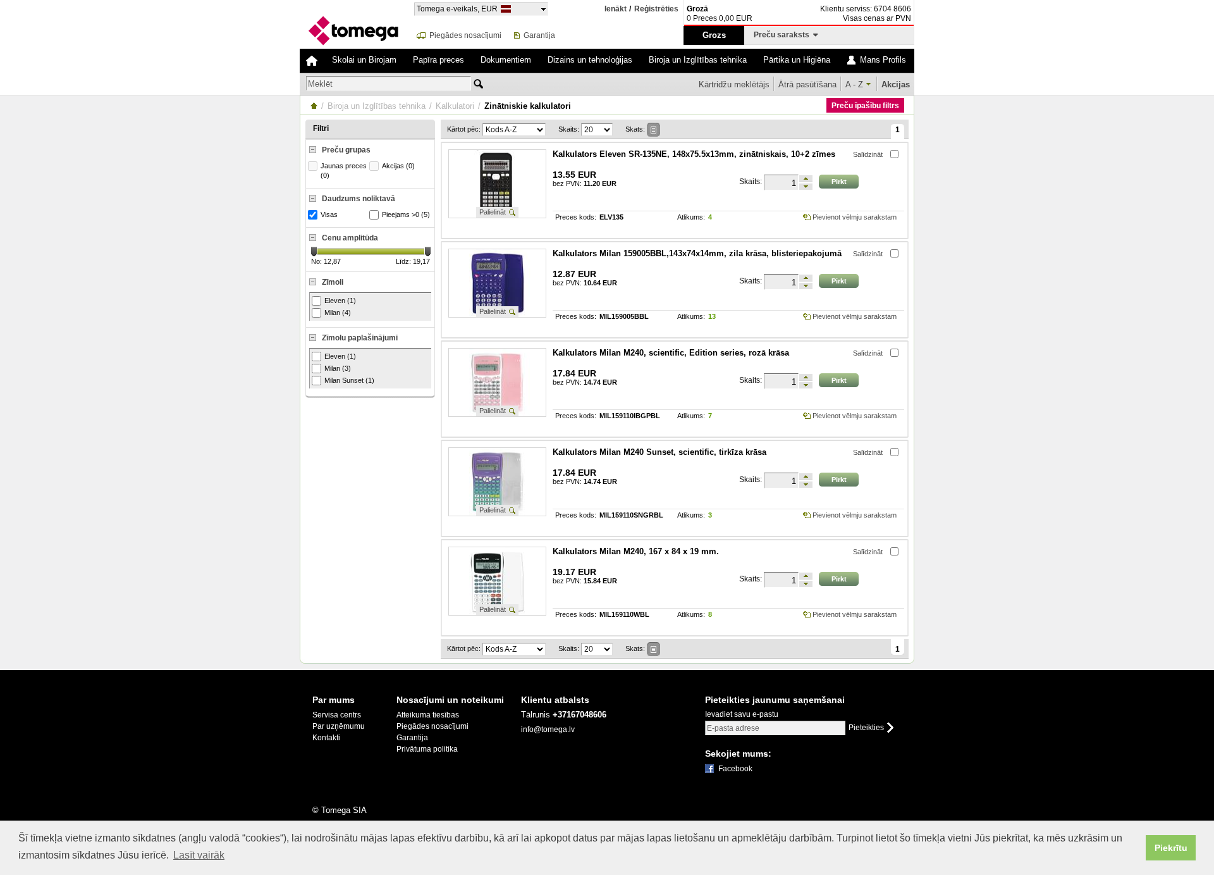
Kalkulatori (455, 106)
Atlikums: (691, 217)
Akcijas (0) (398, 166)
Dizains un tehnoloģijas (590, 60)
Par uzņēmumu (338, 726)
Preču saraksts (783, 34)
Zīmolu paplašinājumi (360, 338)
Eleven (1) (340, 300)
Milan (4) (337, 312)
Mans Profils (883, 60)
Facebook (735, 768)
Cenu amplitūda (350, 238)
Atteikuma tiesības (427, 715)
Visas (329, 214)
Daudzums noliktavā (358, 198)
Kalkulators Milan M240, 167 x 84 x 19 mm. (636, 551)
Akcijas (895, 84)
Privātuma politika (427, 749)
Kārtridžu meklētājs (734, 84)
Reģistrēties (656, 9)
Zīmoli (332, 282)
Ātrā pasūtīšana (807, 84)
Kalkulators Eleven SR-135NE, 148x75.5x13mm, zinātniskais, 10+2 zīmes (694, 154)
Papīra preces (438, 60)
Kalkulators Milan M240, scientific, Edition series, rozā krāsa (671, 352)
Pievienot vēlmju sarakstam (854, 217)
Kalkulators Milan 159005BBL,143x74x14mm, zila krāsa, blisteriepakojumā (697, 253)
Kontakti (326, 737)
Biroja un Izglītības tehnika (698, 60)
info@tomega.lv (548, 729)
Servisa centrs (336, 715)
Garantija (539, 35)
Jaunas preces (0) (344, 170)
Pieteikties (866, 728)
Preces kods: (575, 217)
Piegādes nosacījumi (465, 35)
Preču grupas (346, 150)
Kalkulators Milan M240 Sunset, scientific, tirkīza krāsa (659, 452)
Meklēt (320, 84)
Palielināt (492, 212)
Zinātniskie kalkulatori (527, 106)
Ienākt (615, 9)
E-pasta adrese (733, 728)
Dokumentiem (506, 60)
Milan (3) (337, 368)
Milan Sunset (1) (349, 380)
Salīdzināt (868, 154)
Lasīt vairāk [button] (198, 855)
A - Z (854, 84)
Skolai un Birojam (364, 60)
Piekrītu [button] (1171, 848)
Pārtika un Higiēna (796, 60)
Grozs (714, 35)
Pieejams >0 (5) (406, 214)
